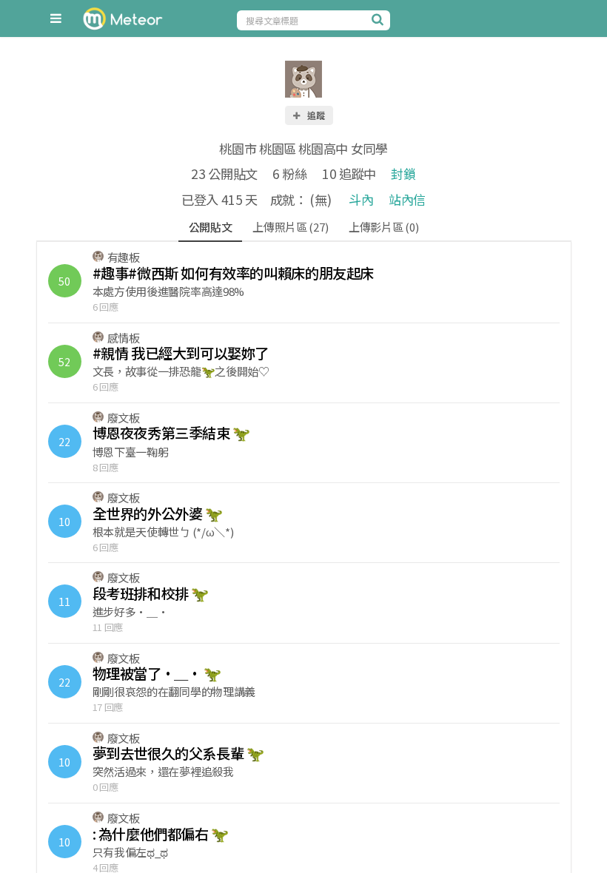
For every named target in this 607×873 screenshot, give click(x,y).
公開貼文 (210, 227)
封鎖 (403, 173)
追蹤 (315, 115)
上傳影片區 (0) (383, 227)
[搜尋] (379, 19)
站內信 (407, 199)
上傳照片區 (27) (290, 227)
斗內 (361, 199)
